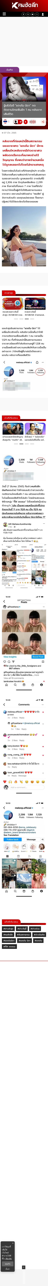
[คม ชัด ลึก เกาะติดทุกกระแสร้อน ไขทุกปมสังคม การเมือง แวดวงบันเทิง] (24, 6)
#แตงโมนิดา (8, 940)
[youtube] (32, 14)
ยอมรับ (7, 1264)
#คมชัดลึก (8, 934)
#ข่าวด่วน (35, 928)
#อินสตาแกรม (23, 934)
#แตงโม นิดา (24, 940)
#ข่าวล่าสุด (8, 928)
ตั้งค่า (8, 1269)
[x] (28, 14)
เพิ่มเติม (8, 1258)
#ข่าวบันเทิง (39, 934)
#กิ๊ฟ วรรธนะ (9, 946)
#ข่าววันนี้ (21, 928)
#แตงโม (38, 940)
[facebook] (23, 14)
